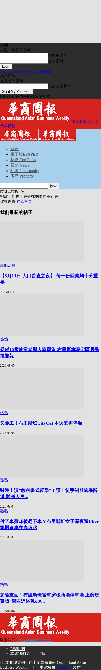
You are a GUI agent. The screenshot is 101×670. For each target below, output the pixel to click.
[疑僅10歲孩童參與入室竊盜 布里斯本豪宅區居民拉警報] (42, 334)
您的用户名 (57, 55)
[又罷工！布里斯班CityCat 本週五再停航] (42, 408)
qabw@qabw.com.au (35, 640)
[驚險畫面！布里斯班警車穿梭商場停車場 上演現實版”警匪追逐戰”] (42, 580)
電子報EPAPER (24, 154)
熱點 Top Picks (23, 159)
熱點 (4, 339)
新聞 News (19, 165)
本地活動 (8, 266)
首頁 (14, 149)
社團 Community (24, 170)
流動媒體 (64, 667)
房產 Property (22, 176)
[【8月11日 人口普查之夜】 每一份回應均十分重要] (42, 261)
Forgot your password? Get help (26, 71)
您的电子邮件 (59, 86)
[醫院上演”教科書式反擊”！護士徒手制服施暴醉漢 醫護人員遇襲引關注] (42, 475)
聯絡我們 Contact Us (27, 654)
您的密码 (55, 61)
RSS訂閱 (17, 649)
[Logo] (19, 140)
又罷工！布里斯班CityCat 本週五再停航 (41, 423)
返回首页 (24, 201)
